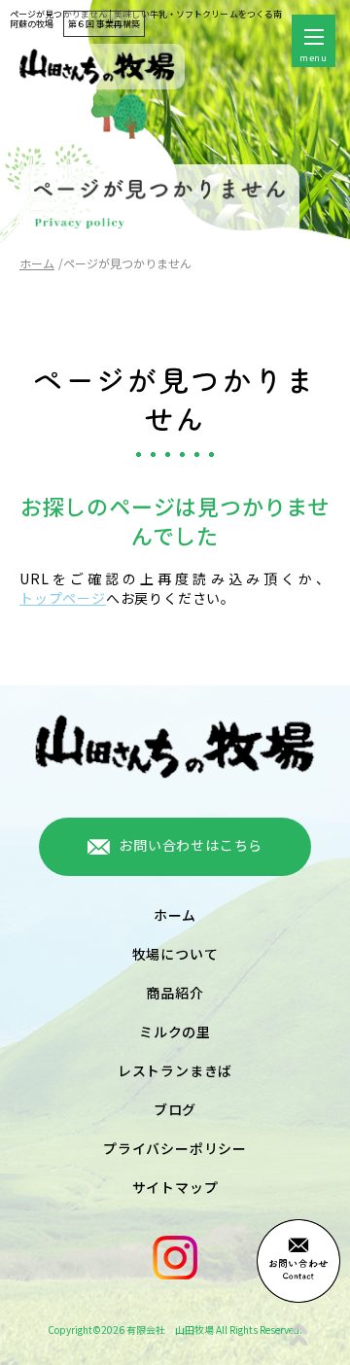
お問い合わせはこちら (190, 845)
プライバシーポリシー (175, 1148)
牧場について (175, 953)
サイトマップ (175, 1187)
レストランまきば (175, 1070)
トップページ (62, 598)
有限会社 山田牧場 (170, 1329)
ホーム (36, 263)
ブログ (175, 1109)
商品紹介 (174, 992)
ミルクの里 (175, 1031)
